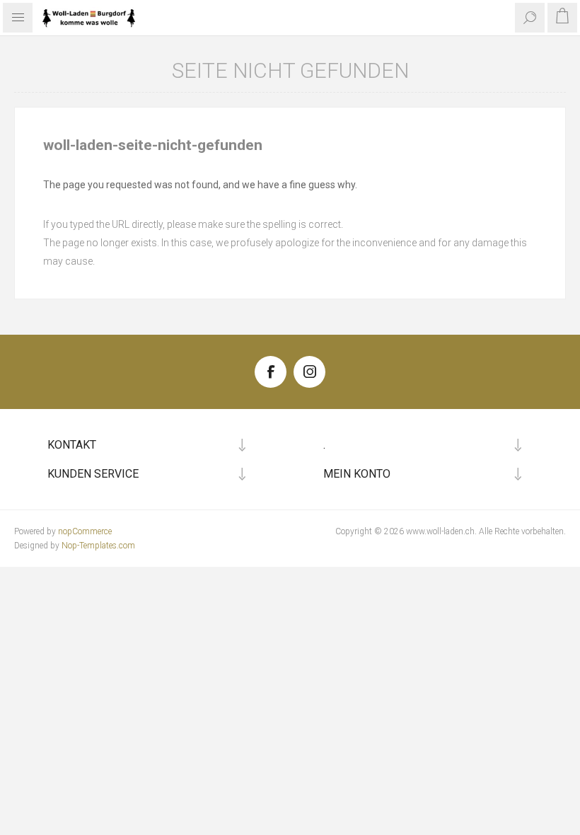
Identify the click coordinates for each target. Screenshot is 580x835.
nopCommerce (85, 531)
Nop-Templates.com (98, 546)
